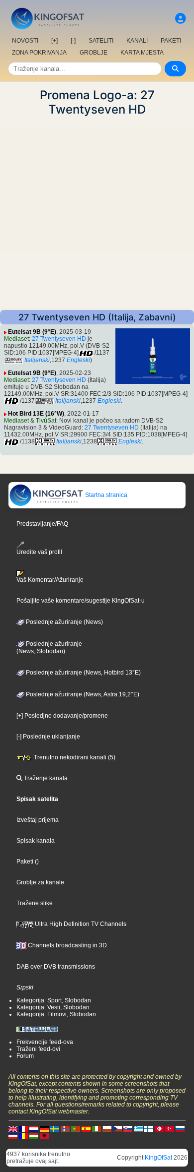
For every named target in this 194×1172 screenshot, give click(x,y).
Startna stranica (105, 495)
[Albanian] (44, 1135)
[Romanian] (23, 1135)
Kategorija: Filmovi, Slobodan (56, 1014)
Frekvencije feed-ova (44, 1042)
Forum (25, 1055)
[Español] (86, 1128)
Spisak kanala (35, 840)
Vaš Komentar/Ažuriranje (50, 579)
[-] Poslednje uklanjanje (48, 736)
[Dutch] (33, 1128)
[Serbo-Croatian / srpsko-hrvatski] (12, 1135)
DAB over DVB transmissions (55, 966)
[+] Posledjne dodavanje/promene (62, 715)
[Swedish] (54, 1128)
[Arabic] (159, 1128)
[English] (12, 1128)
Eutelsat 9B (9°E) (32, 331)
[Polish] (106, 1128)
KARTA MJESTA (142, 52)
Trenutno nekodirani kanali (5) (73, 757)
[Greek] (138, 1128)
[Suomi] (148, 1128)
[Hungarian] (33, 1135)
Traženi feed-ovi (38, 1049)
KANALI (137, 40)
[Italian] (96, 1128)
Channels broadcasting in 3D (66, 945)
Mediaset (16, 338)
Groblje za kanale (40, 882)
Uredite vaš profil (39, 552)
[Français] (23, 1128)
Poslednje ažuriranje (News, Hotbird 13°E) (82, 672)
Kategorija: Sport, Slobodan (53, 1000)
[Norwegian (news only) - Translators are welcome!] (65, 1128)
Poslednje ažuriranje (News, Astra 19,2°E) (81, 694)
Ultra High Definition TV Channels (79, 924)
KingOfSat (158, 1157)
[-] (73, 40)
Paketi (24, 861)
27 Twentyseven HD (59, 338)
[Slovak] (127, 1128)
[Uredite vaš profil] (180, 18)
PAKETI (171, 40)
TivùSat (46, 420)
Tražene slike (34, 903)
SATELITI (101, 40)
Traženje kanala (45, 778)
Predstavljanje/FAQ (42, 523)
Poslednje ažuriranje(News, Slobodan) (49, 647)
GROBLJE (93, 52)
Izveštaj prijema (37, 819)
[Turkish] (169, 1128)
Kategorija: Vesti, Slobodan (53, 1007)
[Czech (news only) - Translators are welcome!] (117, 1128)
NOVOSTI (25, 40)
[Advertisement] (97, 213)
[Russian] (180, 1128)
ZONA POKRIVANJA (39, 52)
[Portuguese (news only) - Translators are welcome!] (75, 1128)
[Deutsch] (44, 1128)
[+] (54, 40)
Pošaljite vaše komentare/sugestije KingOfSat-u (80, 600)
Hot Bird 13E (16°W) (36, 413)
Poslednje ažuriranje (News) (63, 621)
